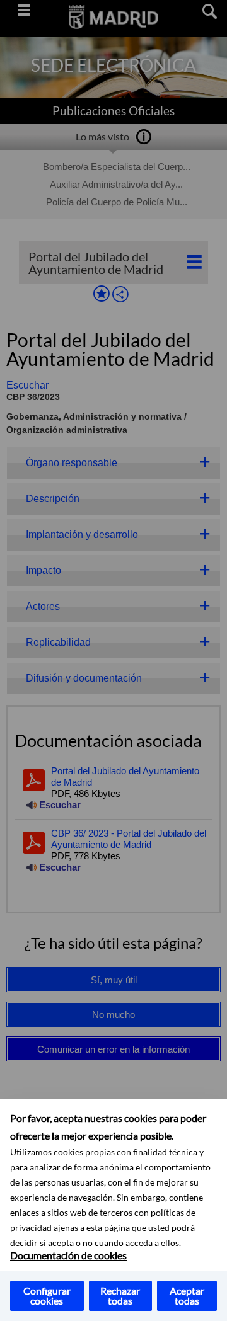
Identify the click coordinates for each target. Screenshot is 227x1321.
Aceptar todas (187, 1295)
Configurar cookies (47, 1295)
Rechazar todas (120, 1295)
